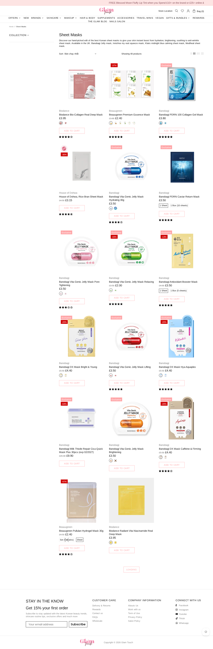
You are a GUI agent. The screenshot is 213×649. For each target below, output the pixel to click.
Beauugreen (115, 110)
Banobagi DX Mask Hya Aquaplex (177, 367)
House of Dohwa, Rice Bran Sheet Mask (81, 196)
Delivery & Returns (101, 605)
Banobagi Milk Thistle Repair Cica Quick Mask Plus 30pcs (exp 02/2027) (81, 450)
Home (11, 27)
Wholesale (97, 621)
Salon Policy (134, 621)
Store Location (165, 11)
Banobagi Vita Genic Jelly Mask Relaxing (131, 281)
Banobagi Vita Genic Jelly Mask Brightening (126, 450)
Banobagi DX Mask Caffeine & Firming (180, 448)
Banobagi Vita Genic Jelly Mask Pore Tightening (79, 283)
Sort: (61, 53)
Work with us (134, 609)
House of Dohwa (68, 192)
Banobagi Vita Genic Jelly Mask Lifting (130, 367)
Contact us (97, 613)
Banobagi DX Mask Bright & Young (78, 367)
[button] (66, 137)
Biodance (64, 110)
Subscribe (78, 624)
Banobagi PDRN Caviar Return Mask (179, 196)
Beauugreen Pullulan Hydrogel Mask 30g (81, 530)
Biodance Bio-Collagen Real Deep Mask (81, 114)
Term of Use (134, 613)
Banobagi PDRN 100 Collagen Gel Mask (181, 114)
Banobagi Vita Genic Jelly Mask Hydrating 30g (126, 198)
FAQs (95, 617)
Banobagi (164, 110)
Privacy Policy (135, 617)
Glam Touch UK (106, 11)
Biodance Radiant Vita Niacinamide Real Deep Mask (131, 532)
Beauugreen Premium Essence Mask (129, 114)
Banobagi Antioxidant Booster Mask (178, 281)
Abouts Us (133, 605)
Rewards (96, 609)
